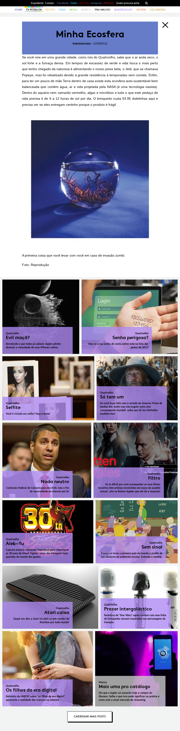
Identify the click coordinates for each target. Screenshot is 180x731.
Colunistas (157, 9)
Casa (62, 9)
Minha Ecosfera (90, 34)
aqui (152, 98)
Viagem (141, 9)
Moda (73, 9)
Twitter (74, 3)
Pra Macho (102, 9)
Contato (49, 3)
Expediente (37, 3)
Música (86, 9)
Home (18, 9)
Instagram (96, 3)
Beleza (50, 9)
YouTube (84, 3)
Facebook (63, 3)
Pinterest (108, 3)
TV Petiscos (34, 9)
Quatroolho (123, 9)
